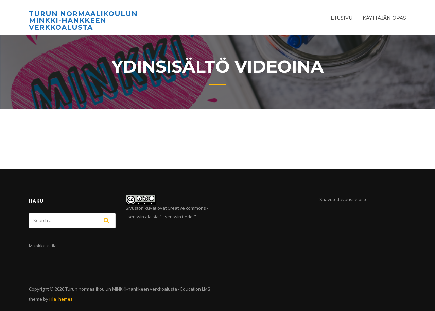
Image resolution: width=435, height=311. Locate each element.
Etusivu (341, 18)
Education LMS (195, 289)
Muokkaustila (43, 246)
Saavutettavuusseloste (343, 199)
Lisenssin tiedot (178, 217)
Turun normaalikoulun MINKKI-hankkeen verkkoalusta (83, 20)
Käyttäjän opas (384, 18)
